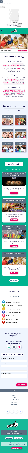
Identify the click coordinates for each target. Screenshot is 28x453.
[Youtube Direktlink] (12, 411)
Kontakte (14, 397)
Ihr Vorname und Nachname (7, 358)
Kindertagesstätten (17, 64)
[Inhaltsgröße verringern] (19, 24)
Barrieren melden (16, 448)
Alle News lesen (14, 280)
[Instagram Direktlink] (7, 411)
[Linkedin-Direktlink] (16, 411)
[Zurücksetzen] (1, 7)
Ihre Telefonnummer (5, 369)
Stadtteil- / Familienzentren (13, 312)
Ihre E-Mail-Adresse (6, 364)
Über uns (14, 395)
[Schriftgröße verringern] (18, 26)
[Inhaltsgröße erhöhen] (21, 24)
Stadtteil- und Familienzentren (11, 65)
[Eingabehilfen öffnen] (1, 1)
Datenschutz (14, 404)
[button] (1, 31)
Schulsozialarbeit (12, 79)
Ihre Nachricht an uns (6, 373)
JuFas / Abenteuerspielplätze (14, 305)
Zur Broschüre (22, 50)
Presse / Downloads (14, 400)
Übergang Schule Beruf (12, 319)
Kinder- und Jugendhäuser (13, 302)
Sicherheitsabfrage (6, 380)
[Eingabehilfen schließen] (4, 7)
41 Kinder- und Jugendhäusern (13, 90)
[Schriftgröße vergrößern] (20, 26)
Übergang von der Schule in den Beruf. (14, 83)
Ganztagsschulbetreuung (13, 309)
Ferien (18, 68)
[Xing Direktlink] (20, 411)
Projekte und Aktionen (12, 322)
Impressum (14, 402)
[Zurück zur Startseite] (14, 31)
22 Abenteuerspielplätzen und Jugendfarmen (14, 90)
